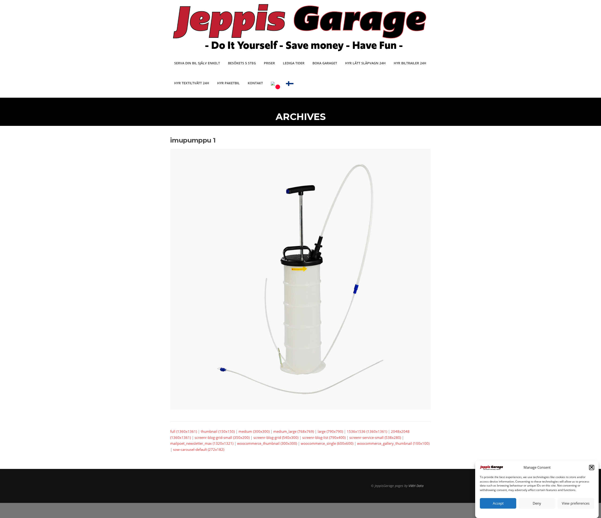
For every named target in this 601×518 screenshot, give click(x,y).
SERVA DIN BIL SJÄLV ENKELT (197, 63)
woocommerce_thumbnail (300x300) (267, 443)
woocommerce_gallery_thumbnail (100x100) (393, 443)
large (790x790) (330, 431)
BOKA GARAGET (324, 63)
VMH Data (416, 485)
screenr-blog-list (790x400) (324, 437)
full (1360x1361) (183, 431)
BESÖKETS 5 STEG (242, 63)
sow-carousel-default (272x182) (198, 449)
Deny (537, 503)
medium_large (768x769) (293, 431)
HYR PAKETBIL (228, 83)
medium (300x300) (254, 431)
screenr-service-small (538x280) (375, 437)
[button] (591, 467)
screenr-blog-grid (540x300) (275, 437)
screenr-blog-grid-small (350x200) (222, 437)
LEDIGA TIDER (293, 63)
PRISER (269, 63)
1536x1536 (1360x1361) (367, 431)
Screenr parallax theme (391, 510)
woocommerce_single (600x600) (327, 443)
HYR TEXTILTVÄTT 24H (191, 83)
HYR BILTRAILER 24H (410, 63)
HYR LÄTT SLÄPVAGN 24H (365, 63)
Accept (498, 503)
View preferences (575, 503)
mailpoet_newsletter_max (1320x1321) (201, 443)
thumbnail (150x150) (218, 431)
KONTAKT (255, 83)
